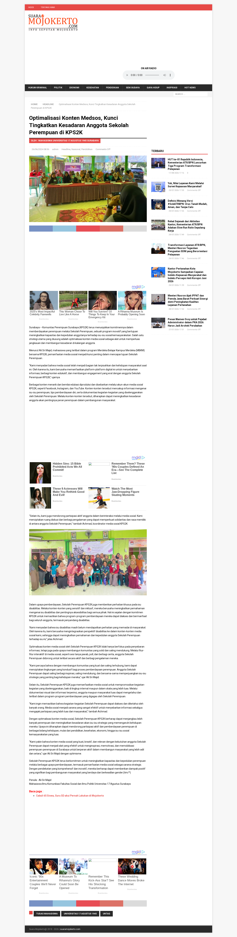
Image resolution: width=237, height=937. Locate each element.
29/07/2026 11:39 (176, 285)
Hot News (190, 87)
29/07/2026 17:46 (176, 258)
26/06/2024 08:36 (40, 149)
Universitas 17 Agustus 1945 (80, 913)
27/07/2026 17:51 (176, 329)
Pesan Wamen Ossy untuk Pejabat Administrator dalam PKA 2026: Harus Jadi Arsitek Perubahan (187, 322)
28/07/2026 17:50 (176, 309)
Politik (58, 87)
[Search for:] (190, 94)
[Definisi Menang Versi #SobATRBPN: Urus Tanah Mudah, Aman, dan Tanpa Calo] (158, 204)
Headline (66, 149)
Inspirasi (172, 87)
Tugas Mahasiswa (47, 913)
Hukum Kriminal (37, 87)
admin (55, 149)
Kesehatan (92, 87)
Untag (106, 913)
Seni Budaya (133, 87)
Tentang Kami (48, 7)
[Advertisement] (149, 38)
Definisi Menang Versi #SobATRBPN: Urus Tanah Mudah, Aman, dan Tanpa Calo (187, 203)
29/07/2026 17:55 (176, 211)
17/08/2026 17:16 (176, 173)
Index (31, 7)
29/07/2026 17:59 (176, 190)
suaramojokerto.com (70, 929)
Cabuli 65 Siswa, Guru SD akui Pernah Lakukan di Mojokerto (70, 795)
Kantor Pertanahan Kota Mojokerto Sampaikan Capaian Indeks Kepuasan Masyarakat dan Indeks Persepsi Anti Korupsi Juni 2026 (187, 275)
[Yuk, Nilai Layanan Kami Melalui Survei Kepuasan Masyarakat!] (158, 187)
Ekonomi (74, 87)
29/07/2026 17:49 (176, 235)
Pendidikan (112, 87)
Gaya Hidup (153, 87)
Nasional (75, 149)
